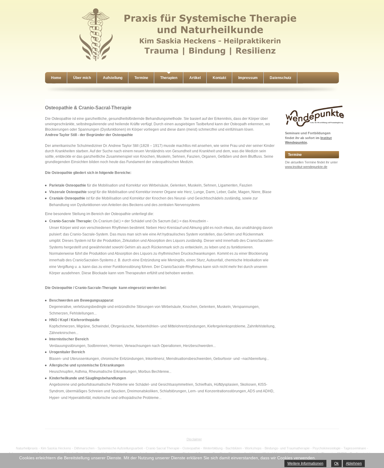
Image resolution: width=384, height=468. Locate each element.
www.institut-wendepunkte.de (306, 167)
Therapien (168, 78)
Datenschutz (280, 78)
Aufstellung (112, 78)
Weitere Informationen (305, 463)
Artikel (195, 78)
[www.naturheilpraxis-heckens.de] (189, 62)
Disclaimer (194, 439)
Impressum (248, 78)
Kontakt (219, 78)
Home (56, 78)
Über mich (82, 78)
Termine (141, 78)
